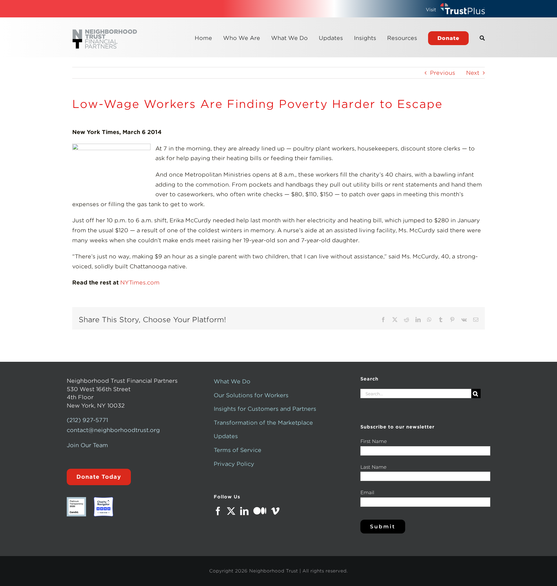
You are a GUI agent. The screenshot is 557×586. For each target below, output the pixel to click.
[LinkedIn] (244, 511)
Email (367, 492)
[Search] (482, 38)
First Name (373, 441)
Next (472, 73)
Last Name (373, 467)
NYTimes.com (140, 282)
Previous (442, 73)
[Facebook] (218, 511)
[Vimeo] (275, 511)
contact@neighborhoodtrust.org (113, 430)
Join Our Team (87, 445)
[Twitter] (231, 511)
